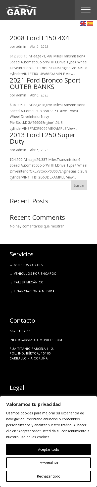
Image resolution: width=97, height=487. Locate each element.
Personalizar (48, 462)
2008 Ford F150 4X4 (39, 37)
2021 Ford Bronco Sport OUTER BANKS (45, 83)
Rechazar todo (48, 476)
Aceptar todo (48, 449)
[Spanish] (90, 23)
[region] (48, 441)
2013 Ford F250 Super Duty (42, 138)
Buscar (79, 185)
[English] (83, 23)
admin (21, 46)
